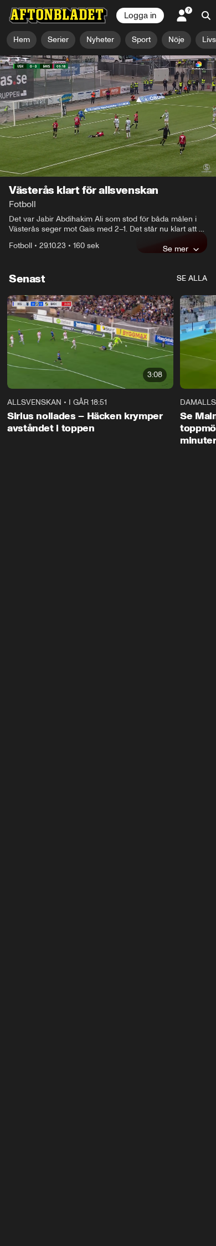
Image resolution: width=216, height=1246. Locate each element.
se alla (192, 278)
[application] (108, 116)
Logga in (140, 15)
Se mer (175, 248)
